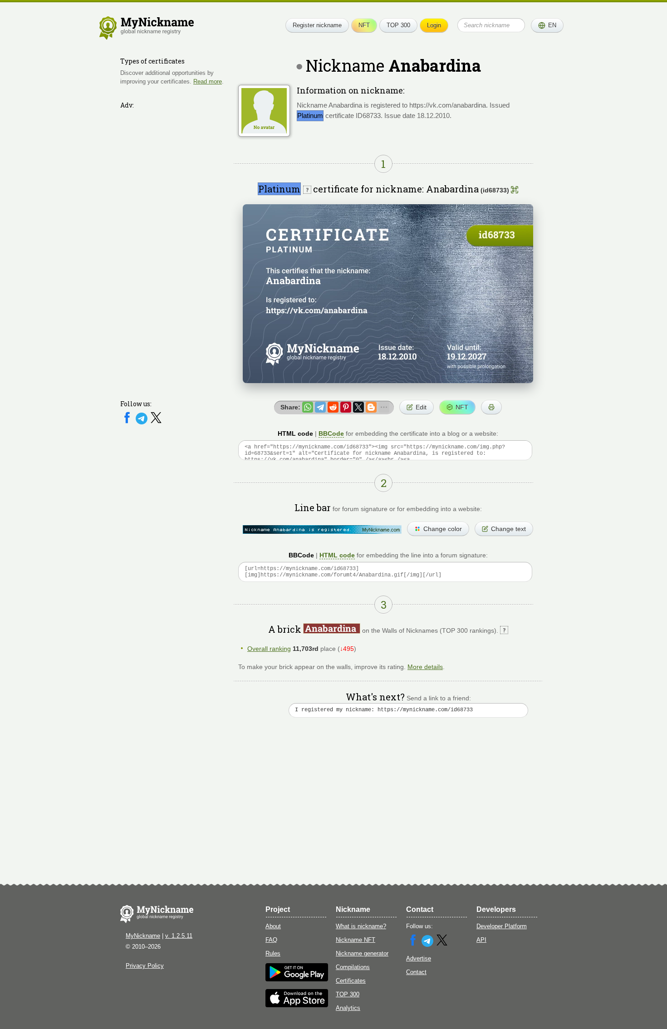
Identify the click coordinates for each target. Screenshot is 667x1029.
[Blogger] (371, 407)
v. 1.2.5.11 (178, 935)
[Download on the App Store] (296, 1005)
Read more (207, 81)
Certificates (351, 980)
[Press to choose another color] (322, 529)
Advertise (418, 958)
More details (425, 666)
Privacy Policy (145, 965)
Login (434, 25)
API (481, 939)
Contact (416, 972)
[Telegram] (142, 422)
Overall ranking (269, 648)
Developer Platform (501, 926)
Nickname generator (362, 953)
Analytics (348, 1007)
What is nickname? (361, 926)
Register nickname (317, 25)
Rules (272, 953)
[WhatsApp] (307, 407)
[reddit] (333, 407)
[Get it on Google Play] (296, 979)
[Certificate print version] (491, 407)
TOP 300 (398, 25)
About (273, 926)
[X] (156, 422)
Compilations (353, 967)
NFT (364, 25)
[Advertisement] (174, 248)
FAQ (271, 939)
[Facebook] (128, 422)
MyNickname (143, 935)
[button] (547, 25)
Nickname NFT (355, 939)
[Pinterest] (345, 407)
